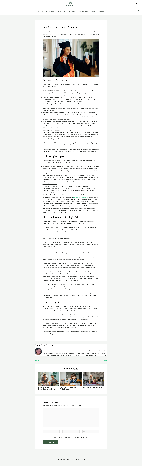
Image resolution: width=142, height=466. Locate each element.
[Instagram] (136, 3)
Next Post (103, 360)
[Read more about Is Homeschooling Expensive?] (93, 378)
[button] (138, 11)
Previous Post (39, 360)
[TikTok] (138, 3)
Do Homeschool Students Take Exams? (69, 388)
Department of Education (80, 197)
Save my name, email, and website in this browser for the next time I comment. (67, 437)
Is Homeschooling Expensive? (93, 387)
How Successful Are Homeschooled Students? (46, 388)
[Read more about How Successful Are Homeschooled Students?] (48, 378)
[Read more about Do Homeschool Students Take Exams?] (71, 378)
